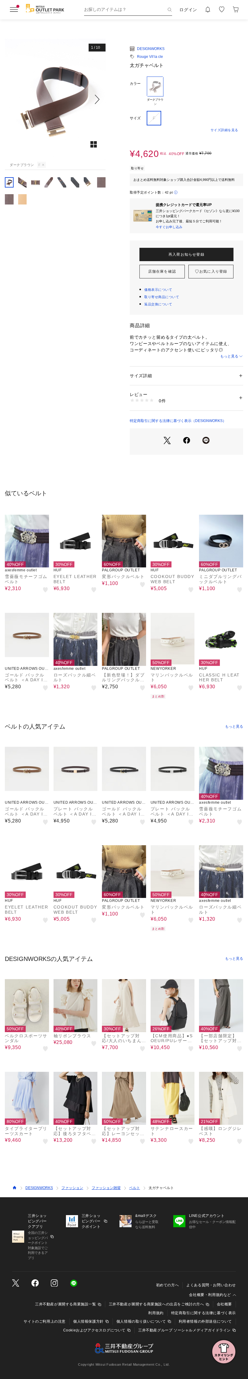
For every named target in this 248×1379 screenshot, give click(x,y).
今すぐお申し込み (169, 227)
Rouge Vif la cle (150, 57)
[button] (55, 99)
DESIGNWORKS (151, 49)
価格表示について (158, 289)
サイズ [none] (135, 118)
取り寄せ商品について (161, 297)
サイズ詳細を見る (224, 130)
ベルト (134, 1188)
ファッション (72, 1188)
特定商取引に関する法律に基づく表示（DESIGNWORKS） (178, 421)
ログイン (188, 10)
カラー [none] (135, 83)
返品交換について (158, 304)
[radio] (155, 91)
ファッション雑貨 (106, 1188)
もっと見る (229, 356)
